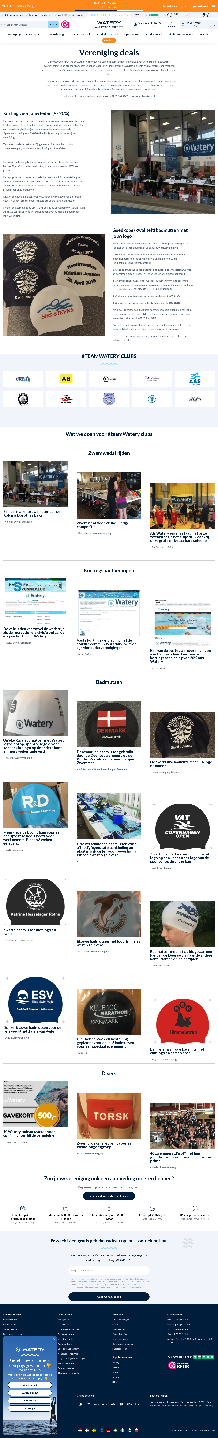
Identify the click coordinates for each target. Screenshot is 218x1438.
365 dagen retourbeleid (40, 15)
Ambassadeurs (65, 1344)
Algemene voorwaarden (69, 1373)
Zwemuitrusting (119, 1334)
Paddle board (153, 34)
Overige (30, 1408)
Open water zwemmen (122, 1344)
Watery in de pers (66, 1363)
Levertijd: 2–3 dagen (152, 1215)
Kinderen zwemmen (181, 34)
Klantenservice (10, 1319)
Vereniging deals (65, 1339)
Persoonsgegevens (66, 1368)
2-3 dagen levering (14, 15)
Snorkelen (30, 1400)
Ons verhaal (63, 1324)
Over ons (191, 15)
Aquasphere (118, 1377)
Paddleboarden (119, 1349)
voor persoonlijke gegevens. (130, 1287)
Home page (14, 34)
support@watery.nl (181, 1324)
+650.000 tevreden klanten (70, 15)
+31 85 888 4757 (172, 15)
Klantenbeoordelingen (68, 1353)
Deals (108, 40)
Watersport (33, 34)
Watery (115, 1362)
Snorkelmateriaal (107, 34)
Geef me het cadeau (109, 1296)
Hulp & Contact (207, 15)
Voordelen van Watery (68, 1349)
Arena (115, 1372)
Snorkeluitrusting (120, 1339)
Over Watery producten (69, 1329)
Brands (204, 34)
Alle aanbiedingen (120, 1319)
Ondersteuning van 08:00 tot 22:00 (109, 1216)
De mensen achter (66, 1334)
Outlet (115, 1324)
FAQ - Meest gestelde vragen (71, 1358)
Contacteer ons (10, 1324)
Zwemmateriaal (80, 34)
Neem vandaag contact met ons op (109, 1195)
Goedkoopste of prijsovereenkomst (23, 1216)
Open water (131, 34)
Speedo (116, 1367)
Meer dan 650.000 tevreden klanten (66, 1216)
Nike (114, 1382)
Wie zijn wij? (63, 1319)
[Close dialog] (54, 1338)
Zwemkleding (55, 34)
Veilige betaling (10, 1329)
